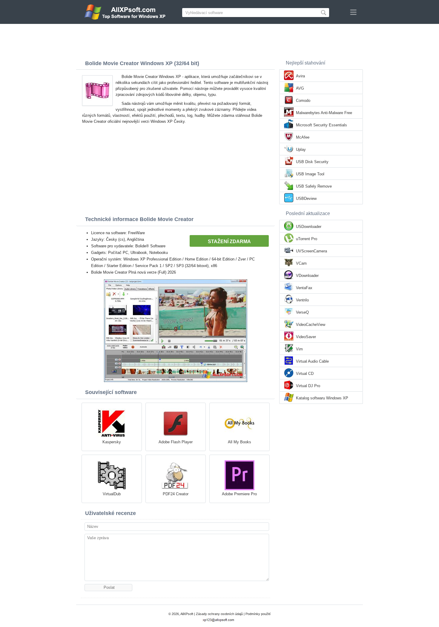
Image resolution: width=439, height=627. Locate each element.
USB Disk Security (312, 162)
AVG (300, 88)
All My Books (239, 442)
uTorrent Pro (306, 239)
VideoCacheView (310, 324)
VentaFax (304, 288)
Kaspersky (111, 442)
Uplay (301, 149)
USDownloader (308, 226)
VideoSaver (306, 337)
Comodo (303, 100)
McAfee (302, 137)
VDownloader (307, 275)
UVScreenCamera (311, 251)
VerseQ (302, 312)
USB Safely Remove (314, 186)
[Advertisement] (219, 40)
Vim (299, 349)
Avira (300, 76)
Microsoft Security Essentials (321, 125)
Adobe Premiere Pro (239, 494)
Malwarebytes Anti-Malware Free (324, 113)
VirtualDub (112, 494)
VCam (301, 263)
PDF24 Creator (175, 494)
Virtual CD (305, 373)
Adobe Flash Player (176, 442)
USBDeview (306, 198)
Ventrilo (302, 300)
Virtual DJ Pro (308, 386)
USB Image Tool (310, 174)
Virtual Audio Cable (312, 361)
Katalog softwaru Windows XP (322, 398)
